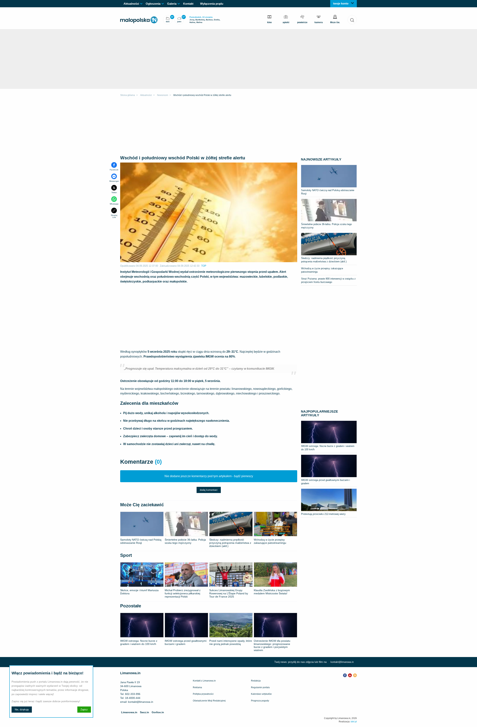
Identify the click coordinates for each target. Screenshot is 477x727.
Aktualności (131, 3)
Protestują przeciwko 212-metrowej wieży (323, 514)
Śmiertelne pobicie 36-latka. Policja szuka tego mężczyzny (326, 226)
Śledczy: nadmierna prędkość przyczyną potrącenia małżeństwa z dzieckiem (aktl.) (324, 260)
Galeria (171, 3)
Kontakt (188, 3)
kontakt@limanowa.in (342, 662)
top (203, 265)
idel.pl (354, 721)
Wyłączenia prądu (211, 3)
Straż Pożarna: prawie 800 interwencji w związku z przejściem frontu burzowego (328, 280)
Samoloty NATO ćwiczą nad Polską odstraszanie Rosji (327, 192)
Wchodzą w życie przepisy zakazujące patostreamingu (322, 270)
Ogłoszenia (153, 3)
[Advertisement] (238, 127)
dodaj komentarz (209, 490)
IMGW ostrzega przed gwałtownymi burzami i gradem (325, 482)
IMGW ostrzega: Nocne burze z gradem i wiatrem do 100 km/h (327, 448)
